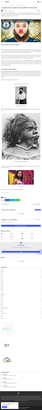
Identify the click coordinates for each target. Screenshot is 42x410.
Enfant (21, 288)
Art (21, 274)
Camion (21, 280)
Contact (20, 407)
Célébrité (21, 281)
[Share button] (21, 200)
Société (21, 309)
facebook (11, 233)
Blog (21, 278)
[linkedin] (25, 402)
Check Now (7, 404)
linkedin (31, 238)
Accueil (2, 5)
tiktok (11, 238)
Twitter (13, 200)
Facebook (7, 200)
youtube (32, 233)
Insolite (21, 297)
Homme (5, 5)
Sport (21, 311)
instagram (11, 236)
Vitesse (21, 316)
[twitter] (20, 402)
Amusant (21, 269)
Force (21, 292)
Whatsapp (17, 200)
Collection (21, 285)
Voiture (21, 318)
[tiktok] (23, 402)
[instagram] (21, 402)
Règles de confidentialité (26, 407)
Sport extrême (21, 313)
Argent (21, 273)
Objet (21, 306)
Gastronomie (21, 294)
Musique (21, 302)
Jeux (21, 299)
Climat (21, 283)
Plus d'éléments (37, 209)
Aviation (21, 276)
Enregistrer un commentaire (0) (21, 225)
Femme (21, 290)
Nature (21, 304)
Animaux (21, 271)
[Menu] (1, 2)
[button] (38, 1)
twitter (32, 236)
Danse (21, 287)
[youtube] (18, 402)
